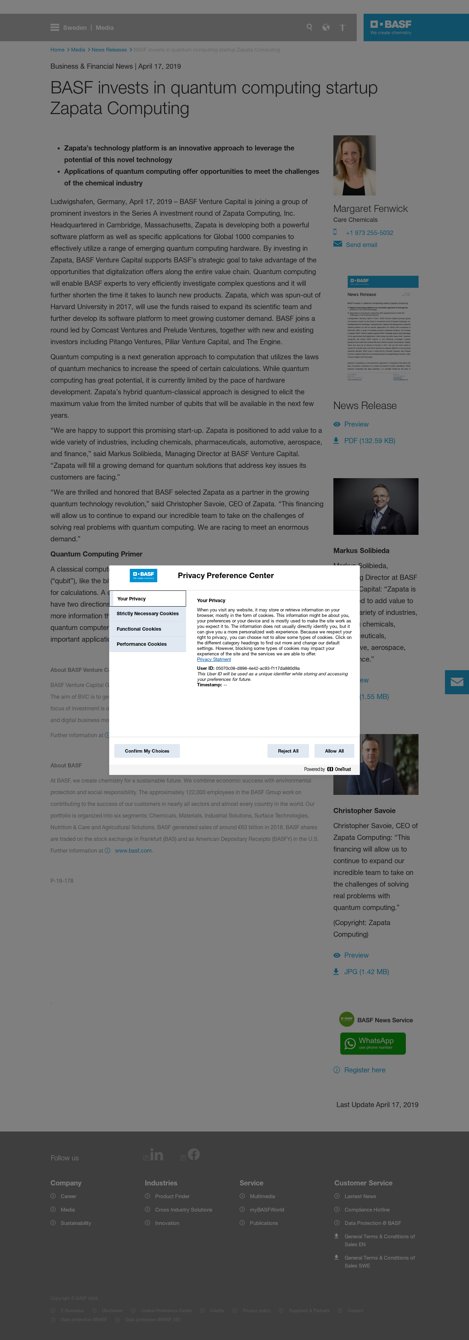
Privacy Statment (214, 659)
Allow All (334, 751)
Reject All (288, 751)
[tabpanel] (275, 646)
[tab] (147, 598)
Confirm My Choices (147, 751)
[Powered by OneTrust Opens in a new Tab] (330, 770)
